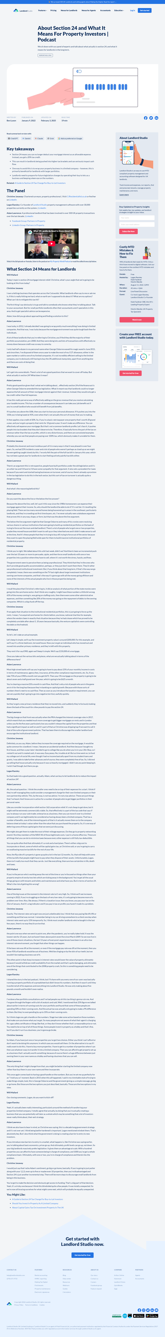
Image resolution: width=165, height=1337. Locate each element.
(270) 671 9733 (12, 1279)
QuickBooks (118, 1285)
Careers (93, 1282)
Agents (137, 1275)
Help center (67, 1279)
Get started (144, 10)
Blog (64, 1275)
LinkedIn (13, 199)
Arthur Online (119, 1275)
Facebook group (96, 1285)
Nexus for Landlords (69, 10)
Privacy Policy (18, 1305)
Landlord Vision (119, 1282)
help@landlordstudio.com (16, 1275)
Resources (66, 1282)
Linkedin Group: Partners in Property (28, 225)
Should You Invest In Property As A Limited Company (35, 1203)
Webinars (66, 1285)
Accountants (105, 10)
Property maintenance (42, 1289)
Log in (132, 10)
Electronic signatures (42, 1292)
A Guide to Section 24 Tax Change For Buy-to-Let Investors (40, 183)
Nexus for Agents (89, 10)
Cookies (42, 1305)
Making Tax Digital (41, 1282)
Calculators (67, 1292)
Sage (115, 1289)
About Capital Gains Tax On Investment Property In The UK (38, 1207)
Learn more (124, 195)
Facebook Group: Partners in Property (28, 221)
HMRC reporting (40, 1279)
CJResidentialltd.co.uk (77, 196)
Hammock (117, 1279)
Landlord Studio (40, 204)
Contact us (94, 1279)
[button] (42, 10)
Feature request (96, 1289)
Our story (94, 1275)
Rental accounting (41, 1275)
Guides (65, 1289)
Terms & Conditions (31, 1305)
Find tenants (39, 1285)
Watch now (137, 320)
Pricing (53, 10)
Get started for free (131, 373)
